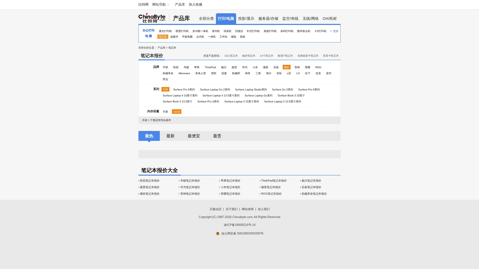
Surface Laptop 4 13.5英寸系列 (221, 95)
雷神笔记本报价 (190, 193)
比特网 (143, 4)
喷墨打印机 (182, 31)
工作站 (223, 36)
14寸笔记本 (266, 55)
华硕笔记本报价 (190, 180)
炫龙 (318, 73)
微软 (286, 67)
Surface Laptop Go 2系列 (215, 89)
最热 (149, 136)
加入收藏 (195, 4)
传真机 (227, 31)
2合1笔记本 (231, 55)
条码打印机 (287, 31)
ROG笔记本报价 (271, 193)
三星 (258, 73)
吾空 (328, 73)
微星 (265, 67)
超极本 (174, 36)
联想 (176, 67)
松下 (307, 73)
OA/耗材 (330, 18)
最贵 (217, 136)
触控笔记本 (248, 55)
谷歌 (279, 73)
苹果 (196, 67)
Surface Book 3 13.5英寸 (177, 101)
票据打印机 (270, 31)
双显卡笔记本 (331, 55)
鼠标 (242, 36)
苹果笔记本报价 (230, 180)
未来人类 (200, 73)
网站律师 (248, 209)
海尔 (268, 73)
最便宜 (194, 136)
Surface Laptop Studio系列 (251, 89)
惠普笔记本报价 (150, 187)
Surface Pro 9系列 (184, 89)
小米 (255, 67)
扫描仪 (239, 31)
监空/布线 (290, 18)
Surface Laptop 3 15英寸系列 (241, 101)
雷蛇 (213, 73)
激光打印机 (165, 31)
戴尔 (223, 67)
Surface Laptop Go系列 (258, 95)
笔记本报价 (152, 55)
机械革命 (168, 73)
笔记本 (163, 36)
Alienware (184, 73)
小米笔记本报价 (230, 187)
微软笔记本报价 (150, 193)
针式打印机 (253, 31)
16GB (176, 111)
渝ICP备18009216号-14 (240, 224)
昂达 (165, 79)
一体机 (212, 36)
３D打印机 (320, 31)
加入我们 (264, 209)
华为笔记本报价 (190, 187)
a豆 (289, 73)
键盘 (233, 36)
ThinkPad (210, 67)
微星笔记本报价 (271, 187)
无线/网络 (311, 18)
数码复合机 (303, 31)
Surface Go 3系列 (282, 89)
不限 (165, 67)
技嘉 (224, 73)
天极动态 (216, 209)
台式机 (200, 36)
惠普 (234, 67)
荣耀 (307, 67)
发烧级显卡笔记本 (308, 55)
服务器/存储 (268, 18)
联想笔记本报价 (150, 180)
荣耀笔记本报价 (230, 193)
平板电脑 (187, 36)
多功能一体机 (200, 31)
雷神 (297, 67)
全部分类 (206, 18)
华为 (244, 67)
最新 (170, 136)
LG (298, 73)
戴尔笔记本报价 (311, 180)
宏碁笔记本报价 (311, 187)
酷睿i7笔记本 (285, 55)
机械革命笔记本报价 (314, 193)
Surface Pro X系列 (208, 101)
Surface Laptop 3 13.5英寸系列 (282, 101)
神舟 (247, 73)
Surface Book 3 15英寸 (291, 95)
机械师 (236, 73)
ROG (318, 67)
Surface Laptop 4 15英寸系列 (180, 95)
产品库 (180, 4)
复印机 (216, 31)
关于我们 (232, 209)
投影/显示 (246, 18)
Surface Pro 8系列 (309, 89)
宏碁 (276, 67)
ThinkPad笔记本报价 (274, 180)
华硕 (186, 67)
